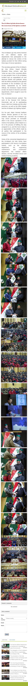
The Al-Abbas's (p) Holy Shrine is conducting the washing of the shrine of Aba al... (18, 671)
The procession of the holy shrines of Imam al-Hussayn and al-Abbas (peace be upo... (18, 657)
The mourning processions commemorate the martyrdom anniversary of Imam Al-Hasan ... (13, 665)
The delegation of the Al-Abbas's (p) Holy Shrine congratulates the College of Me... (18, 651)
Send (6, 634)
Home (3, 14)
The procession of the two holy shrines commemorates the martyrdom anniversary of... (18, 677)
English (12, 1)
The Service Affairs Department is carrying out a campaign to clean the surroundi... (18, 646)
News (8, 14)
